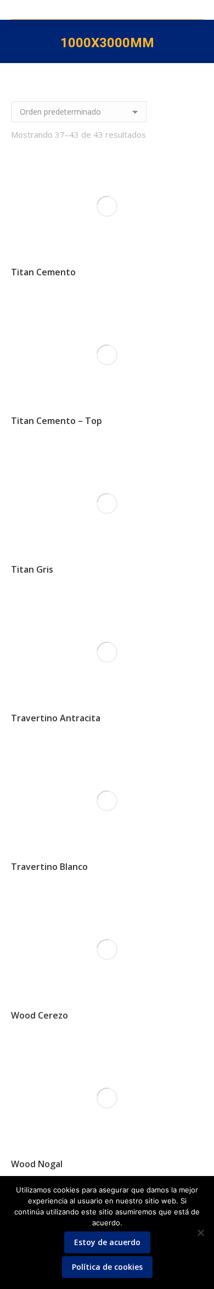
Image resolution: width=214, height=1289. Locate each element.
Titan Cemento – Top (56, 421)
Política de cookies (107, 1267)
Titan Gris (32, 569)
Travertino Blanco (49, 867)
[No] (200, 1232)
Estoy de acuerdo (107, 1242)
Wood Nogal (37, 1164)
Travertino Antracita (55, 718)
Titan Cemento (43, 272)
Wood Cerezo (39, 1015)
